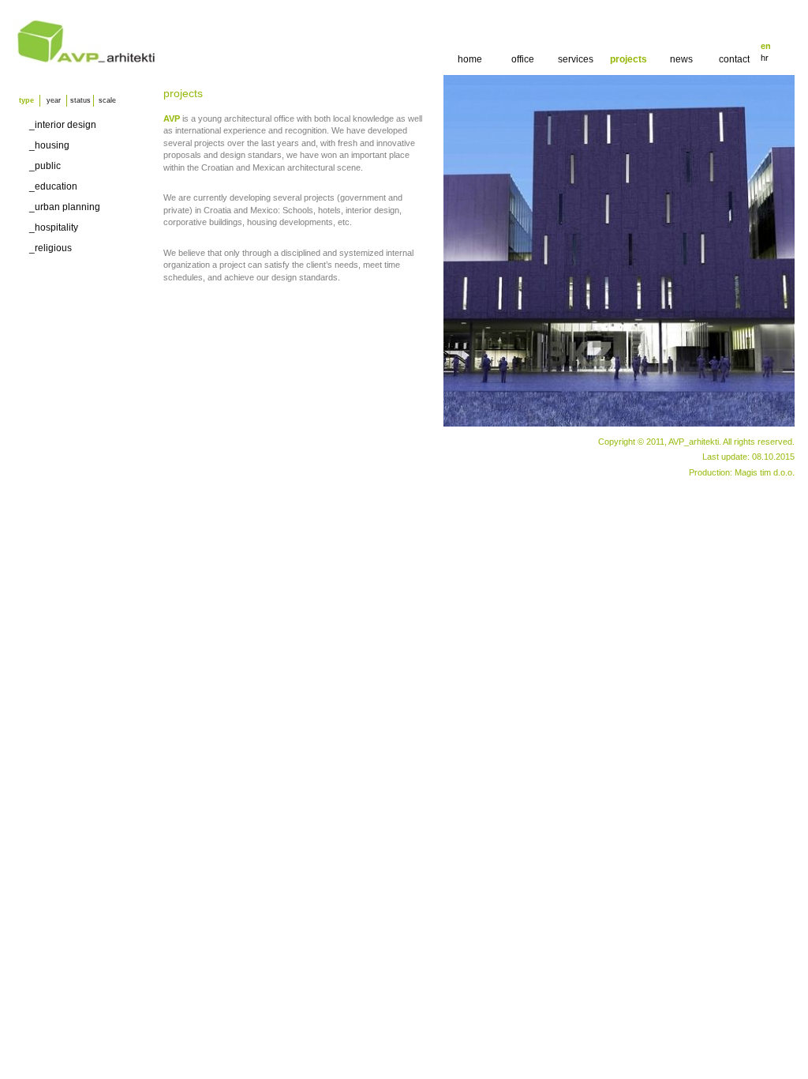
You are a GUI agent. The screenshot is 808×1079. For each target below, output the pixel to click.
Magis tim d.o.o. (765, 472)
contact (734, 59)
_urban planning (64, 206)
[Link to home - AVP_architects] (86, 61)
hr (765, 57)
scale (107, 100)
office (522, 59)
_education (53, 186)
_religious (50, 248)
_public (45, 165)
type (26, 100)
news (681, 59)
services (575, 59)
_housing (49, 145)
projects (628, 59)
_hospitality (53, 227)
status (80, 100)
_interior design (62, 124)
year (54, 100)
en (766, 46)
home (470, 59)
